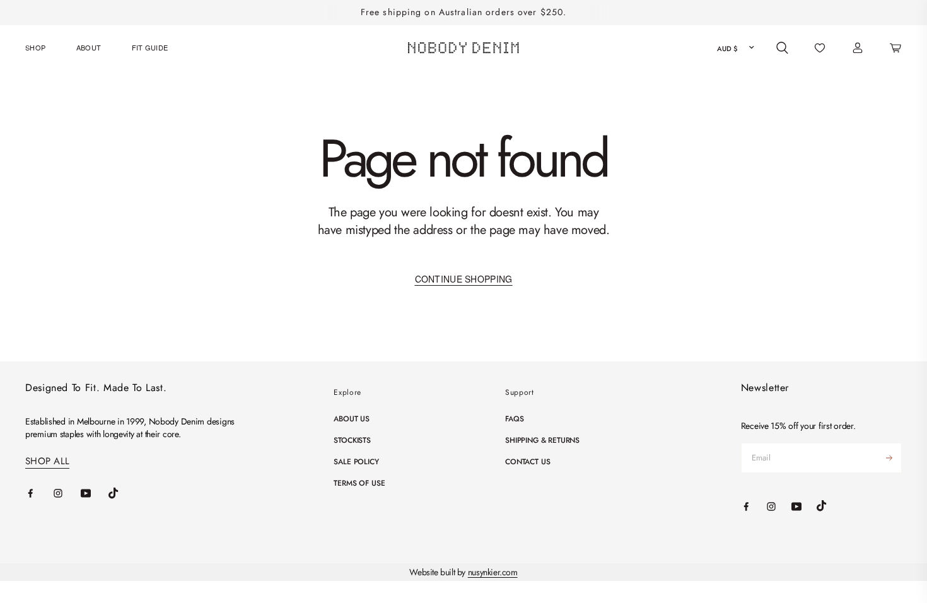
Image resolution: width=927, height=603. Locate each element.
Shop (35, 47)
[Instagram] (67, 493)
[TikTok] (122, 493)
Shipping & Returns (542, 440)
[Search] (782, 48)
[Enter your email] (889, 458)
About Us (352, 418)
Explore (347, 392)
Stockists (352, 440)
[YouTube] (94, 493)
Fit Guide (150, 47)
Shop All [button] (47, 461)
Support (519, 392)
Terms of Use (359, 483)
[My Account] (858, 48)
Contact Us (527, 461)
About (89, 47)
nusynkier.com (493, 572)
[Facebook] (39, 493)
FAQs (514, 418)
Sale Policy (356, 461)
